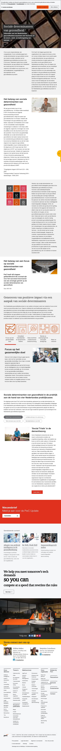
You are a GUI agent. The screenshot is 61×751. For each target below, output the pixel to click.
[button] (44, 267)
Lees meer (36, 492)
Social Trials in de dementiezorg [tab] (13, 417)
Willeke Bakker (18, 648)
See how (8, 592)
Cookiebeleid (20, 4)
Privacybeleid (11, 4)
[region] (30, 5)
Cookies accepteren (42, 7)
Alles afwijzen (54, 7)
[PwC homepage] (6, 736)
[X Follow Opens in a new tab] (35, 636)
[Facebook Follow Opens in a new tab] (32, 636)
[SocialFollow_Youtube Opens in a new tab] (37, 636)
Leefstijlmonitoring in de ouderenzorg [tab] (34, 417)
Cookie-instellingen (7, 7)
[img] (5, 44)
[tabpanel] (31, 365)
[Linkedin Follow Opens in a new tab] (30, 636)
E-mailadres (20, 660)
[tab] (10, 339)
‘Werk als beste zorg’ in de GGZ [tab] (13, 421)
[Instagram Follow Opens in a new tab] (40, 636)
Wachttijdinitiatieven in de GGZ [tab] (33, 421)
